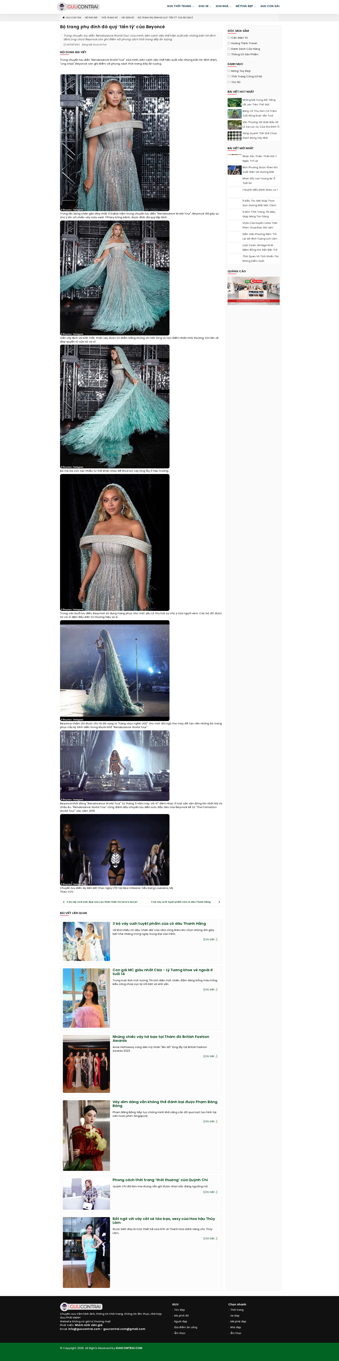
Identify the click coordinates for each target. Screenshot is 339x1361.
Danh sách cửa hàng (245, 49)
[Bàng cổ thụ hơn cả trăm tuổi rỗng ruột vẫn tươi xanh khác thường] (235, 114)
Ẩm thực (179, 1333)
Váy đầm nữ (127, 18)
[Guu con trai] (78, 7)
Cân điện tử (239, 38)
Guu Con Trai (73, 18)
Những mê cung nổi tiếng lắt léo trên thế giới (259, 102)
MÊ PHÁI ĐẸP (244, 6)
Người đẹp (180, 1321)
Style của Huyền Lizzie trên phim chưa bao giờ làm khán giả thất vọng (260, 228)
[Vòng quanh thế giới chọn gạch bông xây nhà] (235, 138)
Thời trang (237, 1310)
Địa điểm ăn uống (185, 1327)
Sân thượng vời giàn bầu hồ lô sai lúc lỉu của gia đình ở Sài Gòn (261, 127)
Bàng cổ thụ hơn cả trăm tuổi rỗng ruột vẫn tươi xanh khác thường (260, 116)
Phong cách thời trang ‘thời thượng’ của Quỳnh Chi (160, 1180)
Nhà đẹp (235, 1327)
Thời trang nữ (109, 18)
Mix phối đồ (181, 1316)
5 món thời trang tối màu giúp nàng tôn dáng (259, 214)
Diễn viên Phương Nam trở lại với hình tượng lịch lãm (260, 236)
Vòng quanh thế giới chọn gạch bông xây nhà (260, 135)
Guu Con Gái (269, 6)
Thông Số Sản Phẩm (244, 54)
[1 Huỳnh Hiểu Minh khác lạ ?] (235, 192)
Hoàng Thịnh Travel (244, 43)
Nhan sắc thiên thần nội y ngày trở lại (260, 158)
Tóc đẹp (179, 1310)
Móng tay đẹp (241, 71)
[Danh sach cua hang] (254, 290)
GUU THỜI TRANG (179, 6)
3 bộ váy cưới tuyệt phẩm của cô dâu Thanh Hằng (181, 902)
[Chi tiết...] (210, 939)
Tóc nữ (236, 82)
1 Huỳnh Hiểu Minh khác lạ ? (260, 190)
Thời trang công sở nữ (246, 76)
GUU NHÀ (222, 6)
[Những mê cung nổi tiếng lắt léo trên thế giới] (235, 102)
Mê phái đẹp (91, 18)
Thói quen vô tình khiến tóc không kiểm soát (261, 259)
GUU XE (203, 6)
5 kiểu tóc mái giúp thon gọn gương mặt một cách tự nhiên (259, 206)
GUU (175, 1304)
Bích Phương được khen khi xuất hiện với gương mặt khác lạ (260, 172)
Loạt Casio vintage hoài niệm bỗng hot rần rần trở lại (260, 250)
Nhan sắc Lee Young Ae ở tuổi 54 (259, 181)
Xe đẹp (235, 1316)
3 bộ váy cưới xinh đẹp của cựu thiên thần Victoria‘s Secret (102, 902)
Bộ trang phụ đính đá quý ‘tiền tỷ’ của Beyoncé (165, 18)
